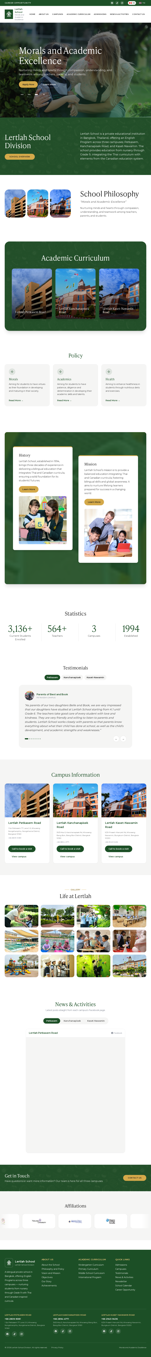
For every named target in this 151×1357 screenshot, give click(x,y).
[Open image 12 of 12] (129, 966)
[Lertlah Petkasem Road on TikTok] (14, 1334)
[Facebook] (112, 3)
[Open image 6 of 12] (57, 941)
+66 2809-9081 (14, 838)
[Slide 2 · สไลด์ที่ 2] (29, 94)
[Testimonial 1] (26, 738)
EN (134, 3)
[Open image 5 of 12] (21, 941)
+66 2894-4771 (63, 842)
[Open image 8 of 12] (129, 941)
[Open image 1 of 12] (21, 916)
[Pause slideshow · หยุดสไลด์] (44, 94)
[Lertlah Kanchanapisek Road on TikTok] (62, 1331)
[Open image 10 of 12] (57, 966)
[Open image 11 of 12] (93, 966)
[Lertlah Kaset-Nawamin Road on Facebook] (104, 1331)
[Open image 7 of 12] (93, 941)
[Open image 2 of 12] (57, 916)
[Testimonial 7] (40, 738)
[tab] (51, 1021)
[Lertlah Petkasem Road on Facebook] (7, 1334)
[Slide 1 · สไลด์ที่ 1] (22, 94)
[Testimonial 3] (31, 738)
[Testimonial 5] (36, 738)
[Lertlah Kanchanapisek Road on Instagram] (70, 1331)
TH (143, 3)
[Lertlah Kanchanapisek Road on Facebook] (55, 1331)
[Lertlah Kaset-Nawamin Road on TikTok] (111, 1331)
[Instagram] (122, 3)
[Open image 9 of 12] (21, 966)
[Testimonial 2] (29, 738)
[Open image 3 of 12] (93, 916)
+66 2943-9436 (111, 842)
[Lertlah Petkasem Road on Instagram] (21, 1334)
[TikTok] (117, 3)
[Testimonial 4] (34, 738)
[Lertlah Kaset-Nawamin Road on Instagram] (118, 1331)
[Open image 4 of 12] (129, 916)
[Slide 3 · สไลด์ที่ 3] (36, 94)
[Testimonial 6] (38, 738)
